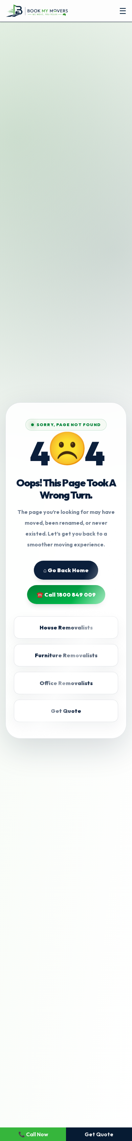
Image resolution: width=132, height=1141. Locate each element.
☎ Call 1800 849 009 (66, 594)
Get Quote (66, 710)
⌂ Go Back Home (66, 570)
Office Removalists (66, 683)
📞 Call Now (33, 1134)
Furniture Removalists (66, 655)
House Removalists (66, 627)
